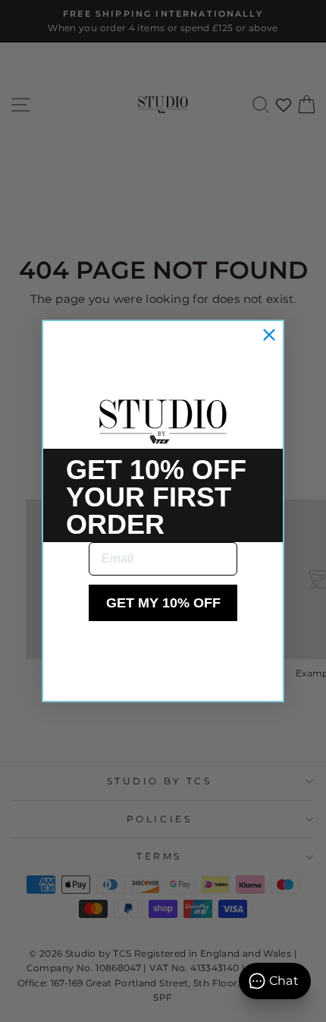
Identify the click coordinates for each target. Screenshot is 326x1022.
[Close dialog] (269, 335)
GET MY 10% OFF (163, 602)
